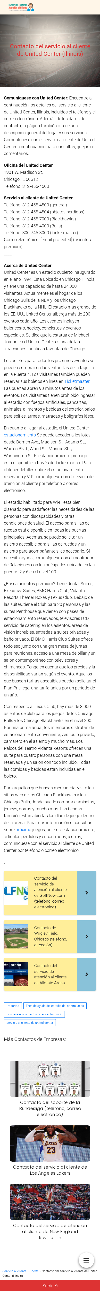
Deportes (13, 1006)
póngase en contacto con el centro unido (34, 1014)
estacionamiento (20, 434)
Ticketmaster (76, 381)
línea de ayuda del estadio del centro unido (55, 1006)
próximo (24, 829)
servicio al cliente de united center (30, 1022)
